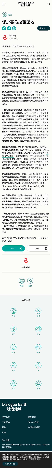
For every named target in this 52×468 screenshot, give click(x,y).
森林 (38, 388)
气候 (13, 316)
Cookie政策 (33, 422)
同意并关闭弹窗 (10, 464)
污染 (13, 370)
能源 (38, 316)
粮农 (38, 352)
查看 (9, 447)
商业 (13, 352)
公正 (13, 388)
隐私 (11, 459)
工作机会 (6, 422)
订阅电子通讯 (34, 427)
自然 (13, 334)
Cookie (21, 459)
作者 (4, 432)
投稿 (4, 427)
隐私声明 (32, 417)
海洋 (38, 334)
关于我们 (6, 417)
